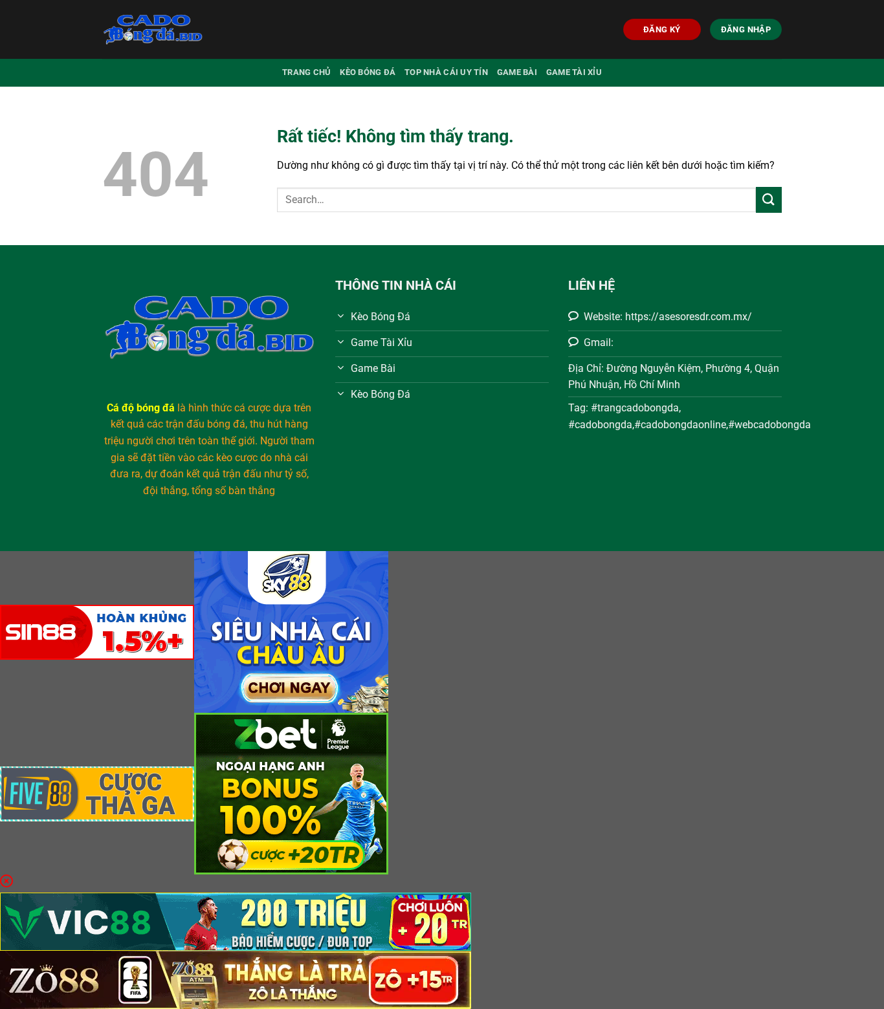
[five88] (97, 793)
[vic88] (235, 921)
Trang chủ (306, 72)
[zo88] (235, 979)
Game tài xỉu (574, 72)
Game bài (517, 72)
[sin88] (97, 631)
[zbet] (291, 793)
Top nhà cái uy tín (446, 72)
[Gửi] (769, 199)
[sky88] (291, 631)
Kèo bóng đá (367, 72)
